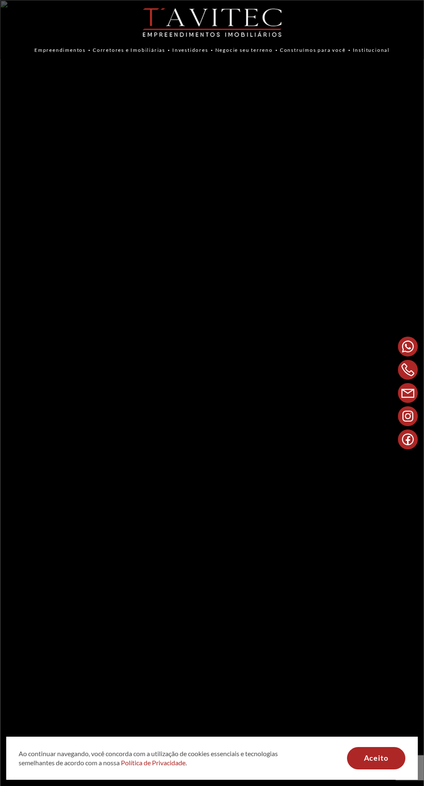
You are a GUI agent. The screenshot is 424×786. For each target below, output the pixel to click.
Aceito (376, 757)
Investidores (190, 50)
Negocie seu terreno (244, 50)
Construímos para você (313, 50)
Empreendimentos (60, 50)
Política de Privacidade (153, 763)
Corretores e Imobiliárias (129, 50)
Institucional (371, 50)
